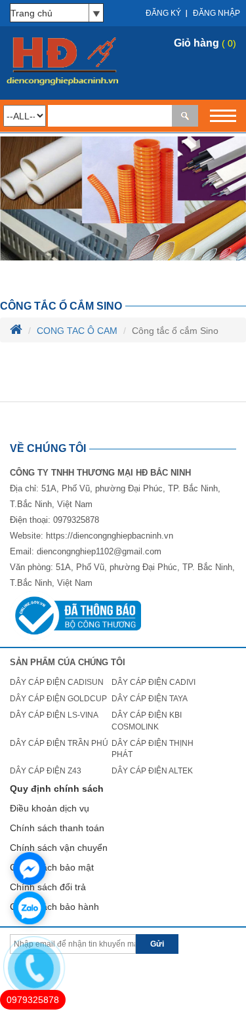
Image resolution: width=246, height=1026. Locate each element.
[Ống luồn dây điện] (123, 198)
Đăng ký (163, 13)
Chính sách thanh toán (57, 828)
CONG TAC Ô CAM (77, 330)
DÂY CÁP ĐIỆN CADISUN (57, 682)
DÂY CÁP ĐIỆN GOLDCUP (58, 698)
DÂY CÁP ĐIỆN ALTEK (152, 770)
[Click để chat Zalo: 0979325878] (29, 908)
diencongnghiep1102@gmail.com (99, 551)
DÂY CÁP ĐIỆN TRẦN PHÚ (59, 743)
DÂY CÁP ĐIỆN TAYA (150, 698)
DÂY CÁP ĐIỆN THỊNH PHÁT (153, 749)
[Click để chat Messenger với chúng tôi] (29, 868)
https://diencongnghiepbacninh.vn (109, 536)
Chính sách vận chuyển (59, 847)
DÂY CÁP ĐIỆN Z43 (45, 770)
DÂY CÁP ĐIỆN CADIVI (153, 682)
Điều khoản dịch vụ (49, 808)
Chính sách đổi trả (48, 887)
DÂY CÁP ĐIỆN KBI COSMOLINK (147, 720)
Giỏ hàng (196, 43)
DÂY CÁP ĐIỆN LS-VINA (54, 715)
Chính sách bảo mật (52, 867)
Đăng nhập (216, 13)
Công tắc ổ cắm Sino (61, 306)
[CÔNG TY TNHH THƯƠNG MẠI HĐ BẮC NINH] (61, 62)
